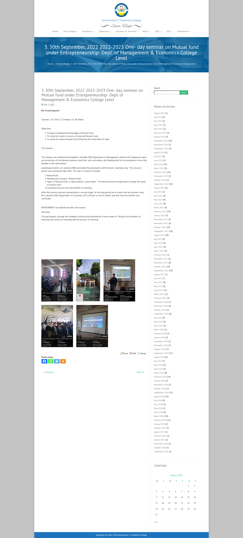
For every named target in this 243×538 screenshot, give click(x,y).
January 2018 (159, 424)
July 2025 (158, 121)
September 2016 (161, 451)
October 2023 (160, 180)
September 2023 (161, 184)
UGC (169, 31)
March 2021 (159, 294)
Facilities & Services (126, 31)
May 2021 (158, 286)
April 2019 (158, 369)
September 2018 (161, 392)
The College (69, 31)
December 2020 (161, 302)
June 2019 (158, 365)
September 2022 (161, 231)
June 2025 (158, 125)
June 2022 (158, 243)
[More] (63, 361)
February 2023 (160, 211)
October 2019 (160, 349)
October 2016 (160, 447)
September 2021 (161, 270)
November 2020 (161, 306)
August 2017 (159, 432)
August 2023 (159, 188)
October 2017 (160, 428)
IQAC (157, 31)
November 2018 (161, 384)
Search (157, 88)
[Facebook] (44, 361)
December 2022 (161, 219)
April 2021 (158, 290)
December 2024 (161, 140)
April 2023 (158, 203)
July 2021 (158, 278)
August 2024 (159, 152)
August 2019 (159, 357)
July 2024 (158, 156)
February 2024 (160, 172)
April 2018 (158, 412)
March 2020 (159, 329)
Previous (50, 372)
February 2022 (160, 255)
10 (156, 497)
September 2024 (161, 148)
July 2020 (158, 318)
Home (55, 31)
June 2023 (158, 196)
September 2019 (161, 353)
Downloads (183, 31)
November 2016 (161, 443)
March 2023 (159, 207)
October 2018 (160, 388)
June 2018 (158, 404)
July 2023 (158, 192)
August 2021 (159, 274)
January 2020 (159, 337)
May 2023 (158, 199)
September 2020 (161, 314)
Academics (87, 31)
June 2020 (158, 321)
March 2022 (159, 251)
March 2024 (159, 168)
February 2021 (160, 298)
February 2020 (160, 333)
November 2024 (161, 144)
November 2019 (161, 345)
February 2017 (160, 436)
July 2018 (158, 400)
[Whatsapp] (50, 361)
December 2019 (161, 341)
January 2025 (159, 136)
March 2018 (159, 416)
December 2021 (161, 258)
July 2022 (158, 239)
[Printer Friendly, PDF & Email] (133, 353)
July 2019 (158, 361)
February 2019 (160, 377)
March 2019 (159, 373)
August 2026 (159, 113)
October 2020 (160, 310)
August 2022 (159, 235)
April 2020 (158, 325)
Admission (104, 31)
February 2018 (160, 420)
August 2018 (159, 396)
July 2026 (158, 117)
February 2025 (160, 133)
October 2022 (160, 227)
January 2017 (159, 439)
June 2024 (158, 160)
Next (139, 372)
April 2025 (158, 129)
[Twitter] (57, 361)
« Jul (156, 522)
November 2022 (161, 223)
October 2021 (160, 266)
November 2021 (161, 262)
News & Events (63, 64)
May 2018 (158, 408)
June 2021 (158, 282)
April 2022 (158, 247)
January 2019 (159, 380)
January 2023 (159, 215)
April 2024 (158, 164)
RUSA (145, 31)
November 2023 (161, 176)
